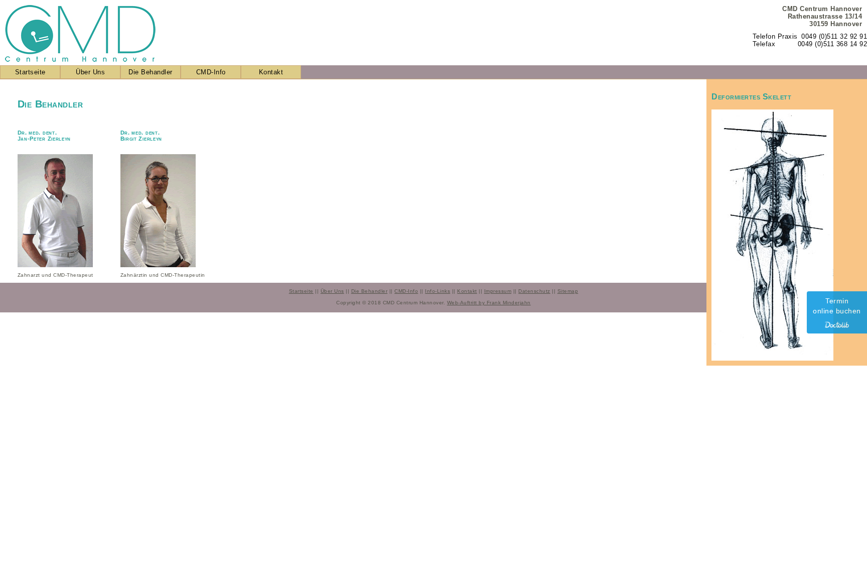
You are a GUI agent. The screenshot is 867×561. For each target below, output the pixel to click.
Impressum (498, 291)
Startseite (30, 72)
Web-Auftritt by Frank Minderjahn (489, 302)
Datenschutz (534, 291)
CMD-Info (211, 72)
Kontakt (271, 72)
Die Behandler (150, 72)
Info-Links (437, 291)
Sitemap (568, 291)
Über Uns (90, 72)
